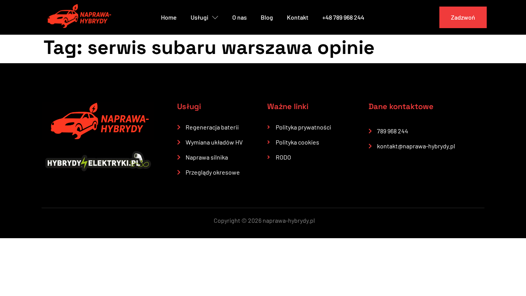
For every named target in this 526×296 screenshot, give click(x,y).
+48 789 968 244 (343, 17)
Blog (267, 17)
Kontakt (297, 17)
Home (169, 17)
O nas (239, 17)
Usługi (199, 17)
